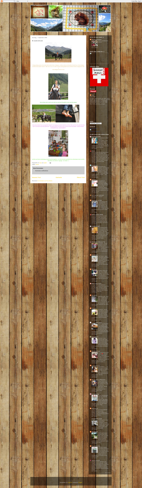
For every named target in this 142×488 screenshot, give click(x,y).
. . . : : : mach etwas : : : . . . (99, 322)
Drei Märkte (100, 243)
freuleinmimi (95, 255)
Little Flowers (101, 256)
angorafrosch (95, 336)
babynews (100, 338)
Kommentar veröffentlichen (41, 170)
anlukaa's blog (95, 394)
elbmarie (94, 179)
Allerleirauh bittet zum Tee (98, 242)
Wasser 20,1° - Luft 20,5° (97, 196)
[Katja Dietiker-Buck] (90, 130)
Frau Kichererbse (96, 446)
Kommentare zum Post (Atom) (45, 180)
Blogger (80, 482)
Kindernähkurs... (102, 366)
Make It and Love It (96, 283)
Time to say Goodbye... (103, 433)
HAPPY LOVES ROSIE (97, 214)
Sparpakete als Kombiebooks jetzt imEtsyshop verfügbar (103, 182)
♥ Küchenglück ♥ (102, 420)
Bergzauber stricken (97, 200)
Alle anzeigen (107, 472)
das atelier (94, 295)
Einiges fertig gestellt (102, 201)
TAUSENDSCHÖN (96, 136)
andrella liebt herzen (97, 418)
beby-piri (94, 308)
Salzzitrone (100, 309)
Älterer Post (81, 177)
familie (37, 164)
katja (93, 95)
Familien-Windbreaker (103, 395)
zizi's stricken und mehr (98, 195)
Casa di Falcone (96, 460)
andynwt (70, 482)
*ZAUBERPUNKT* (96, 226)
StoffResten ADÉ (102, 296)
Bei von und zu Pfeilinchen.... (99, 379)
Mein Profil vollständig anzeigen (97, 104)
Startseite (59, 177)
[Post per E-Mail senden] (50, 162)
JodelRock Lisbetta (102, 447)
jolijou (93, 151)
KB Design (94, 269)
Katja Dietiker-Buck (94, 128)
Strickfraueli (95, 431)
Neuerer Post (36, 177)
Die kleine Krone (96, 351)
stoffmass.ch (95, 408)
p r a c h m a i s (96, 365)
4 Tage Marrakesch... (102, 381)
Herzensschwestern (96, 39)
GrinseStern (95, 165)
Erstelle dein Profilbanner (95, 131)
